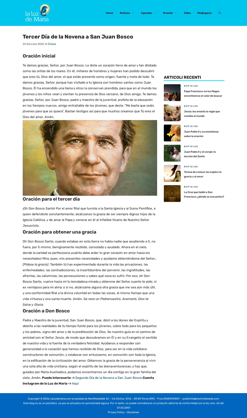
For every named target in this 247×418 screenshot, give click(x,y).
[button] (219, 13)
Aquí (75, 383)
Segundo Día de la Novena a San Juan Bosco (108, 378)
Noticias (125, 12)
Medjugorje (204, 12)
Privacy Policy (116, 412)
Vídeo (187, 12)
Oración (168, 12)
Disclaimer (133, 412)
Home (109, 12)
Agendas (146, 12)
